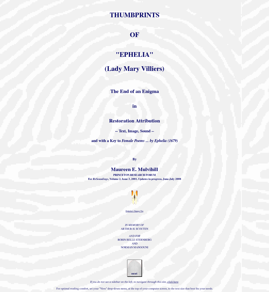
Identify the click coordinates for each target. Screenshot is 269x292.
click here (172, 281)
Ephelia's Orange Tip (134, 211)
